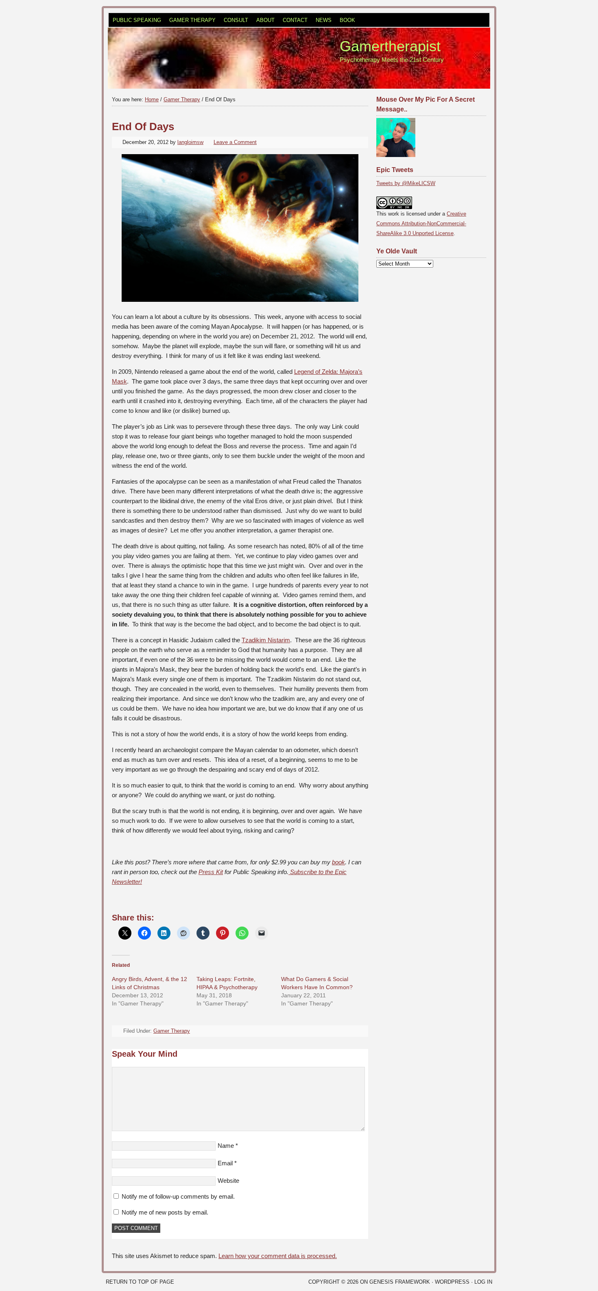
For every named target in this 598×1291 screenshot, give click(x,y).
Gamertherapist (390, 46)
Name (226, 1145)
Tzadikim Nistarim (266, 640)
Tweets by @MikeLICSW (405, 183)
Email (225, 1163)
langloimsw (190, 142)
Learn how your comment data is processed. (277, 1255)
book (338, 862)
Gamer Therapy (192, 20)
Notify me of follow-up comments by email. (178, 1196)
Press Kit (211, 871)
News (324, 20)
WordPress (452, 1282)
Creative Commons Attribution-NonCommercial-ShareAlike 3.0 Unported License (421, 223)
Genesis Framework (399, 1282)
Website (228, 1180)
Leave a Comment (235, 142)
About (265, 20)
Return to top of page (140, 1282)
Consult (236, 20)
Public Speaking (137, 20)
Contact (295, 20)
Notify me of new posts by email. (165, 1212)
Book (347, 20)
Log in (483, 1282)
